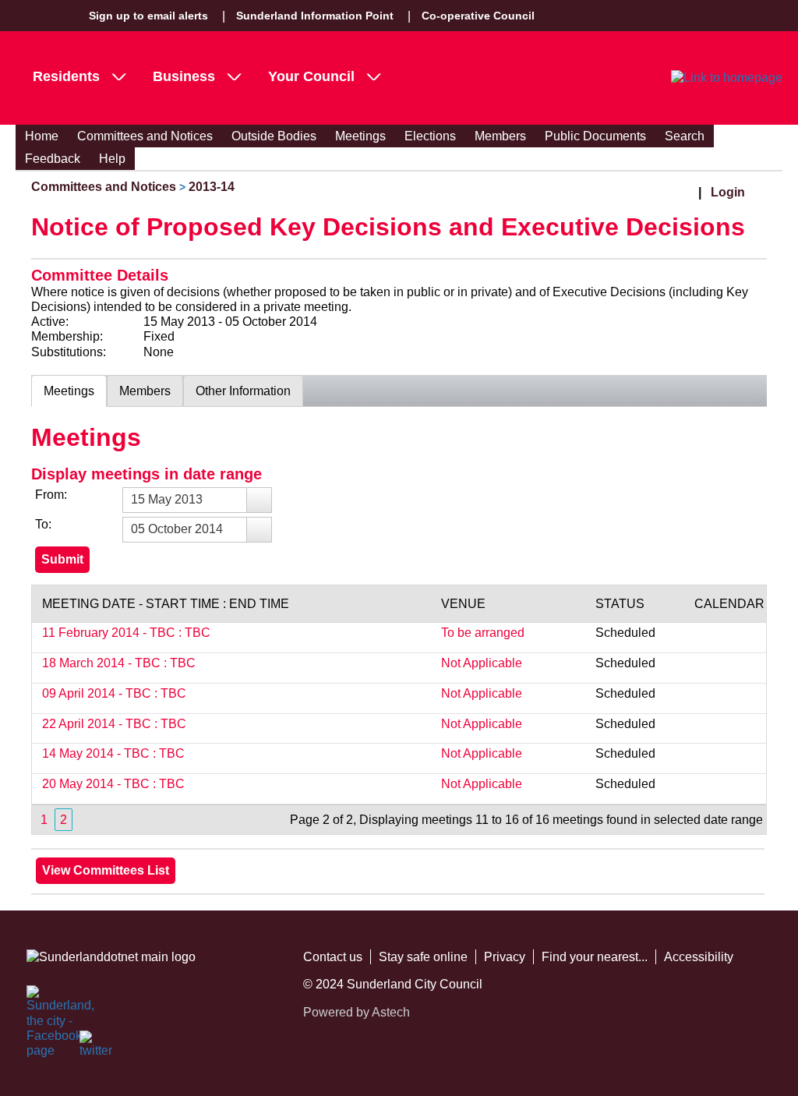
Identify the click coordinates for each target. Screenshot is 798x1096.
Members (500, 136)
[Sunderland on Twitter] (96, 1048)
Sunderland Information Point (315, 15)
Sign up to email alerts (148, 15)
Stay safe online (423, 956)
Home (41, 136)
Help (112, 158)
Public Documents (595, 136)
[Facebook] (43, 1002)
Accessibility (698, 956)
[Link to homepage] (726, 78)
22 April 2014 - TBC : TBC (114, 723)
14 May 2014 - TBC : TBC (113, 753)
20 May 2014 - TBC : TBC (113, 783)
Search (684, 136)
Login (728, 192)
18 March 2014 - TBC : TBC (119, 663)
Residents (66, 76)
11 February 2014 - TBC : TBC (126, 632)
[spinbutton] (197, 500)
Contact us (332, 956)
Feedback (52, 158)
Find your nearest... (595, 956)
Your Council (311, 76)
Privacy (504, 956)
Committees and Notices (145, 136)
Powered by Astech (356, 1012)
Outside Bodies (273, 136)
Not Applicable (481, 663)
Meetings (360, 136)
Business (184, 76)
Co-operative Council (478, 15)
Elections (430, 136)
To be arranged (482, 632)
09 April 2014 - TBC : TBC (114, 693)
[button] (258, 500)
